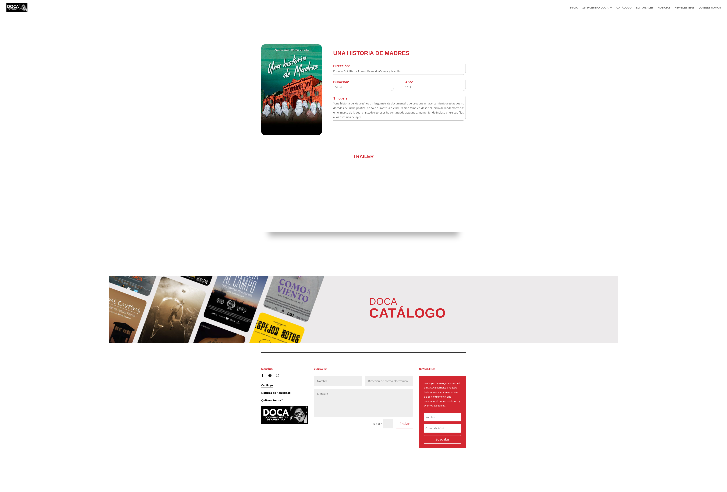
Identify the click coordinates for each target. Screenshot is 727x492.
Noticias (664, 7)
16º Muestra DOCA (595, 7)
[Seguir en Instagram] (278, 375)
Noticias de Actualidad (276, 393)
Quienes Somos (710, 7)
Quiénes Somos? (272, 400)
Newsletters (684, 7)
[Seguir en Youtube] (270, 375)
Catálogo (624, 7)
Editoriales (645, 7)
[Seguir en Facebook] (262, 375)
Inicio (574, 7)
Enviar (405, 423)
